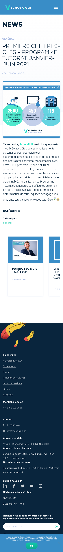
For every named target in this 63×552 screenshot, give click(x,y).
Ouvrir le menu (56, 7)
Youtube (32, 486)
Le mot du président (12, 383)
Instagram (40, 486)
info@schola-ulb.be (16, 431)
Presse (6, 372)
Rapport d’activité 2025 (14, 378)
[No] (59, 543)
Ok (31, 546)
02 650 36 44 (13, 425)
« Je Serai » (8, 394)
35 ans (6, 389)
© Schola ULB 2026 (12, 408)
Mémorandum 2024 (12, 361)
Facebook (14, 486)
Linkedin (5, 486)
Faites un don (9, 366)
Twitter (23, 486)
